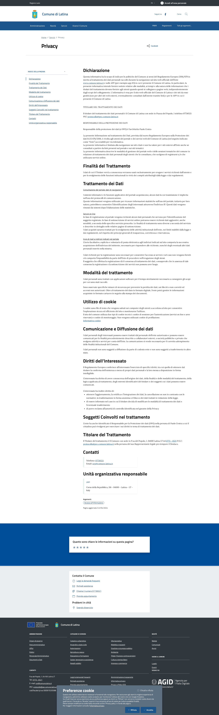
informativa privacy (97, 705)
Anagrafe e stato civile (78, 644)
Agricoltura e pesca (77, 652)
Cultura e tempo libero (119, 659)
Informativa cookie (92, 320)
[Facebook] (164, 14)
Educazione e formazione (79, 655)
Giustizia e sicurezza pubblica (121, 648)
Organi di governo (35, 641)
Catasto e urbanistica (78, 641)
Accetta (151, 709)
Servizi (52, 37)
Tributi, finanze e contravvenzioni (123, 655)
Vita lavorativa (116, 641)
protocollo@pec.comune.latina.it (103, 116)
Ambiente (114, 652)
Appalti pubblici (75, 663)
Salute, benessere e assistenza (81, 659)
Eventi (154, 667)
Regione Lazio (35, 3)
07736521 (99, 460)
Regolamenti (167, 25)
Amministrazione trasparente (122, 677)
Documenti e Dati (35, 659)
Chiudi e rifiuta (148, 690)
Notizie (154, 641)
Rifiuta (135, 709)
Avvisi (154, 648)
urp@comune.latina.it (102, 463)
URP (88, 482)
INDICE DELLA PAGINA (36, 71)
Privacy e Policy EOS (118, 684)
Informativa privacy (118, 681)
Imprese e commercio (119, 663)
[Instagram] (160, 677)
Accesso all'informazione (93, 502)
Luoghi (154, 663)
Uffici (31, 648)
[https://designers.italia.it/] (171, 682)
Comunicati (156, 644)
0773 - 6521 (171, 441)
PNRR (154, 25)
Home (43, 37)
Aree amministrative (37, 644)
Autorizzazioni (75, 648)
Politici (31, 652)
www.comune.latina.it (93, 83)
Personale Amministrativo (39, 655)
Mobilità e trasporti (118, 644)
